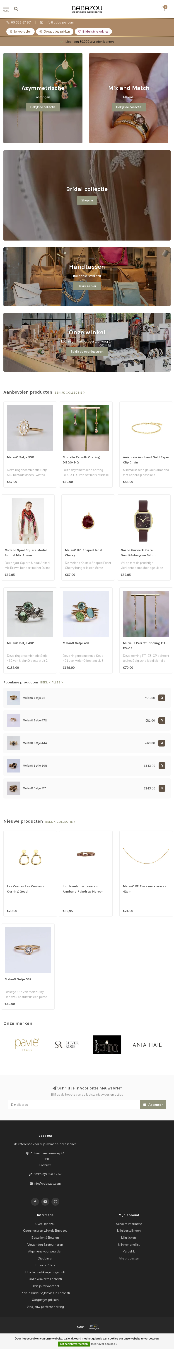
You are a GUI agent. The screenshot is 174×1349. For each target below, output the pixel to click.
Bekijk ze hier (87, 286)
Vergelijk (129, 1251)
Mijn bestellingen (129, 1230)
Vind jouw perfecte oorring (45, 1307)
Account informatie (129, 1224)
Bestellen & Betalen (45, 1237)
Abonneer (155, 1104)
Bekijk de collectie (43, 107)
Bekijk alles (50, 682)
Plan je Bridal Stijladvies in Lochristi (45, 1293)
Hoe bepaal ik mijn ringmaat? (45, 1272)
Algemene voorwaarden (45, 1251)
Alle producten (129, 1258)
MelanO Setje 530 (20, 457)
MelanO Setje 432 (20, 643)
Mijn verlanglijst (129, 1244)
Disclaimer (45, 1258)
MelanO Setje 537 (18, 979)
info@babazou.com (47, 1183)
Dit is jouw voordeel (45, 1286)
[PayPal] (93, 1327)
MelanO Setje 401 (76, 643)
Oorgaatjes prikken (45, 1300)
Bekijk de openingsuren (87, 351)
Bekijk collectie (69, 392)
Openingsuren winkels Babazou (45, 1230)
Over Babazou (45, 1224)
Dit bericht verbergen (74, 1344)
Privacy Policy (45, 1265)
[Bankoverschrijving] (80, 1327)
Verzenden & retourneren (45, 1244)
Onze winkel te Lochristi (45, 1279)
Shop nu (87, 200)
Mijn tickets (129, 1237)
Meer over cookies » (104, 1344)
